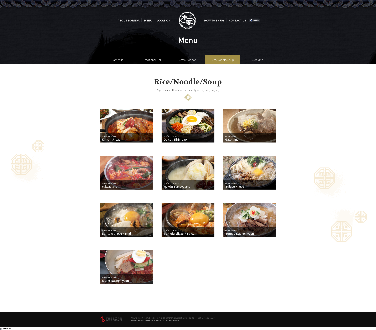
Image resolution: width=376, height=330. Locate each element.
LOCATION (163, 20)
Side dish (257, 60)
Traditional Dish (152, 60)
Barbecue (117, 60)
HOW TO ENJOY (214, 20)
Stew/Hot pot (187, 60)
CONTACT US (237, 20)
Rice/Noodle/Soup (223, 60)
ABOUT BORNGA (129, 20)
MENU (148, 20)
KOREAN (256, 20)
